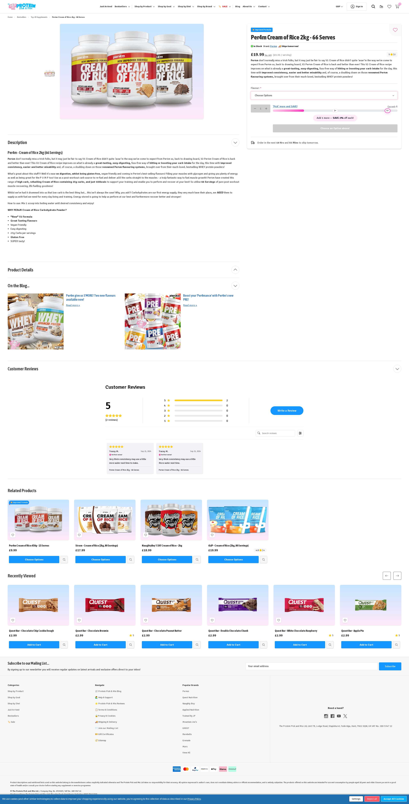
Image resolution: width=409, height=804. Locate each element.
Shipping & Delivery (107, 722)
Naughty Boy (188, 703)
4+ (387, 110)
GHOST (185, 728)
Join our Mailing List (108, 728)
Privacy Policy (194, 798)
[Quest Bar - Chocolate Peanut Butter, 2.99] (171, 605)
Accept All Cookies (394, 798)
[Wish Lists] (389, 7)
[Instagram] (327, 716)
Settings (356, 798)
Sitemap (102, 740)
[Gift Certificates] (381, 7)
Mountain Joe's (189, 722)
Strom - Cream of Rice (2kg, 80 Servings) (96, 545)
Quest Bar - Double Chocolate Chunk (228, 630)
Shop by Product (15, 691)
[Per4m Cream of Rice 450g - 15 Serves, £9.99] (38, 520)
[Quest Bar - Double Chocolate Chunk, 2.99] (237, 605)
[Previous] (387, 576)
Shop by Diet (14, 703)
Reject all (372, 798)
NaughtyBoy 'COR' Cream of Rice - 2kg (162, 545)
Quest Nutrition (189, 697)
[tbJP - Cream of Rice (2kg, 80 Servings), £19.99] (237, 520)
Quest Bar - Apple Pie (352, 630)
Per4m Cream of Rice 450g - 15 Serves (29, 545)
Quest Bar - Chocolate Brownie (91, 630)
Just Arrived (13, 709)
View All (186, 752)
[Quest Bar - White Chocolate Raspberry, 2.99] (304, 605)
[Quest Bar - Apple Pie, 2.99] (370, 605)
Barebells (187, 734)
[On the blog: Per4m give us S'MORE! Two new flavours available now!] (36, 321)
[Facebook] (334, 716)
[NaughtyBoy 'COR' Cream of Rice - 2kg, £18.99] (171, 520)
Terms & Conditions (107, 709)
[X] (345, 716)
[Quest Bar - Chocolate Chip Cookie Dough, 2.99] (38, 605)
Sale (11, 722)
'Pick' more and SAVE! (285, 106)
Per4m (185, 691)
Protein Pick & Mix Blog (109, 691)
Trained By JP (188, 715)
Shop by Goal (14, 697)
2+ (335, 110)
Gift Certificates (106, 734)
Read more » (73, 305)
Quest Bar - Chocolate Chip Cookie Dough (31, 630)
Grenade (186, 740)
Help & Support (105, 697)
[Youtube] (340, 716)
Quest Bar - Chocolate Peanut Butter (162, 630)
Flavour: (255, 88)
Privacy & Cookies (107, 715)
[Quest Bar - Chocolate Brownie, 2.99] (104, 605)
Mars (185, 746)
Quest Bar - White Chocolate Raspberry (296, 630)
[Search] (373, 7)
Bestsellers (13, 715)
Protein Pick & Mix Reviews (111, 703)
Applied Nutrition (190, 709)
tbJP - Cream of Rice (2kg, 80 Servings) (228, 545)
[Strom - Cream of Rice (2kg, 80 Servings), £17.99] (104, 520)
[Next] (397, 576)
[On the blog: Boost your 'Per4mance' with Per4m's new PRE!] (153, 321)
